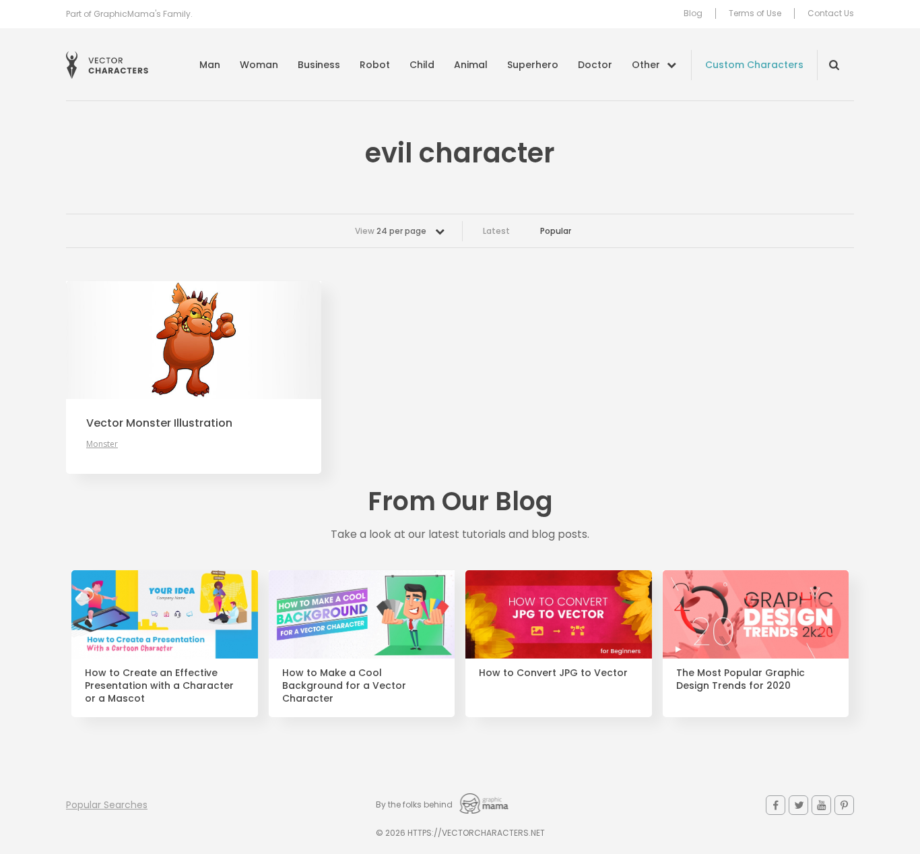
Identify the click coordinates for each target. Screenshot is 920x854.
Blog (693, 13)
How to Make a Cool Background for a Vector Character (344, 686)
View (390, 231)
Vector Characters (107, 65)
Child (421, 64)
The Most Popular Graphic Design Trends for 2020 (740, 679)
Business (319, 64)
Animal (471, 64)
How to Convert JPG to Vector (553, 673)
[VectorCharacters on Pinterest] (844, 805)
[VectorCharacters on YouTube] (821, 805)
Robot (375, 64)
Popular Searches (106, 805)
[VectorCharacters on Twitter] (798, 805)
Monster (102, 444)
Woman (259, 64)
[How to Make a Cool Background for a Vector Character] (362, 614)
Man (209, 64)
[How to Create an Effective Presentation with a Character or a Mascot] (164, 614)
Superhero (532, 64)
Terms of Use (755, 13)
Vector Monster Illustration (159, 423)
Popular (555, 231)
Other (646, 64)
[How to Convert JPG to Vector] (558, 614)
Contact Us (831, 13)
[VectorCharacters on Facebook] (775, 805)
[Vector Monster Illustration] (193, 340)
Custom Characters (754, 64)
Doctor (595, 64)
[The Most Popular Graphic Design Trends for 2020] (756, 614)
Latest (496, 231)
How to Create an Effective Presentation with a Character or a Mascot (159, 686)
